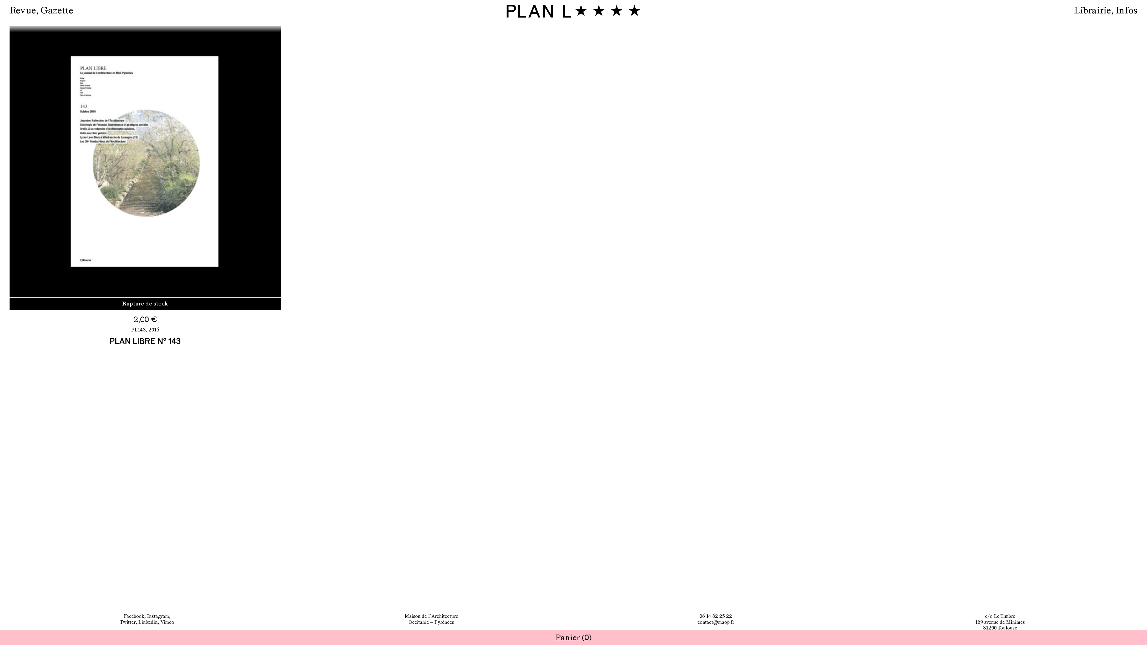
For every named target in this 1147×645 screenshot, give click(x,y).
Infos (1126, 10)
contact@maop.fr (715, 622)
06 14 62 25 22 (716, 616)
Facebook (134, 616)
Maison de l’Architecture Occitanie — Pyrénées (431, 619)
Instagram (158, 616)
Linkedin (148, 622)
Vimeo (167, 622)
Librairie (1092, 10)
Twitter (128, 622)
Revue (23, 10)
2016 (153, 330)
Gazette (57, 10)
